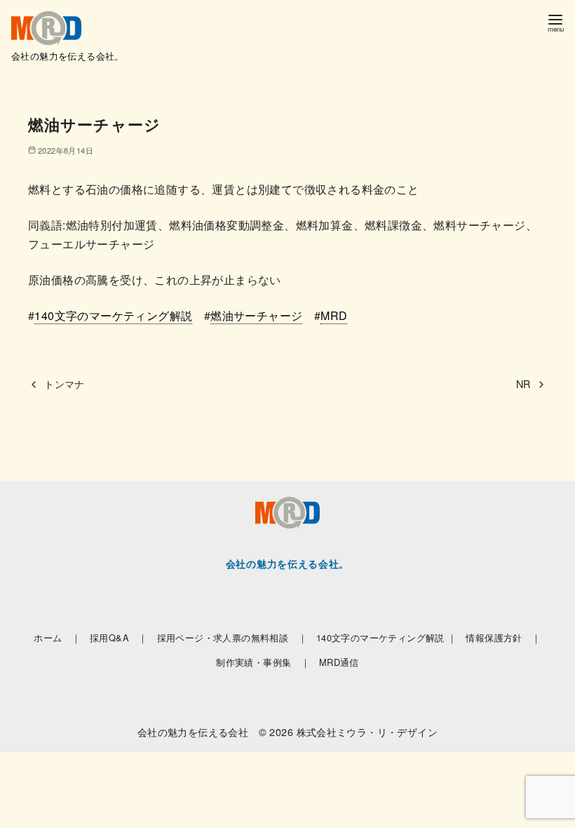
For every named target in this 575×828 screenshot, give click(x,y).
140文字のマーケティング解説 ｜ (386, 637)
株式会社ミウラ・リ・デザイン (367, 731)
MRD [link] (333, 315)
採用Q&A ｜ (119, 637)
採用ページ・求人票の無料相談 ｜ (232, 637)
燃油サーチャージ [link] (256, 315)
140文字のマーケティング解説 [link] (113, 315)
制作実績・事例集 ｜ (263, 662)
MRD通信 (339, 662)
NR (523, 383)
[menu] (555, 22)
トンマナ (64, 383)
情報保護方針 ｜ (503, 637)
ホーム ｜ (57, 637)
